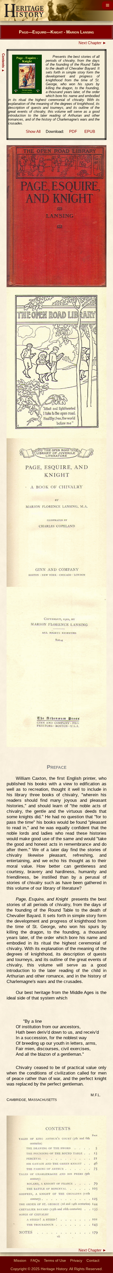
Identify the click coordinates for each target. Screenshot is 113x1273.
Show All (33, 131)
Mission (20, 1260)
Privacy (76, 1260)
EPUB (89, 131)
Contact (92, 1260)
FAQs (35, 1260)
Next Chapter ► (92, 43)
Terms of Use (55, 1260)
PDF (73, 131)
